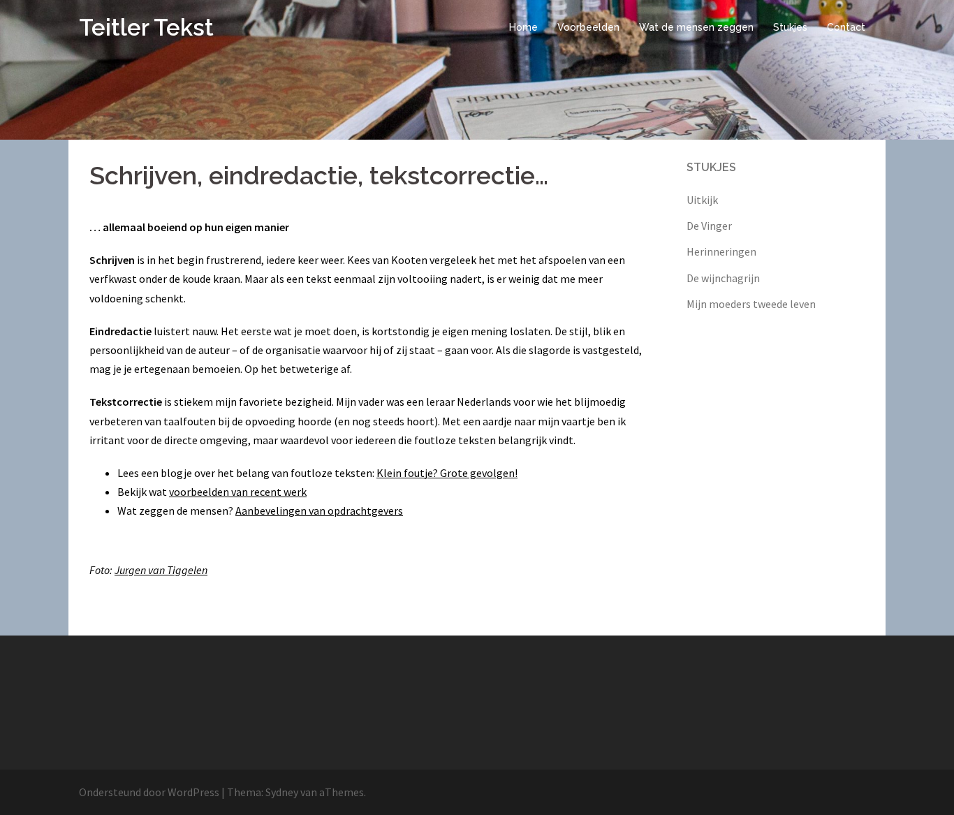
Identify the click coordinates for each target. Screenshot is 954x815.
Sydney (281, 792)
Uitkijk (702, 200)
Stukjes (790, 27)
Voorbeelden (588, 27)
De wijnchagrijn (723, 278)
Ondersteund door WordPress (149, 792)
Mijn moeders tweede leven (751, 304)
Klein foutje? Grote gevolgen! (447, 473)
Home (523, 27)
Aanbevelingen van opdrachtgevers (319, 510)
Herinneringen (721, 251)
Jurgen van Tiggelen (161, 570)
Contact (846, 27)
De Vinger (709, 226)
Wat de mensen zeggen (696, 27)
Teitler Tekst (146, 27)
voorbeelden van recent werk (238, 492)
